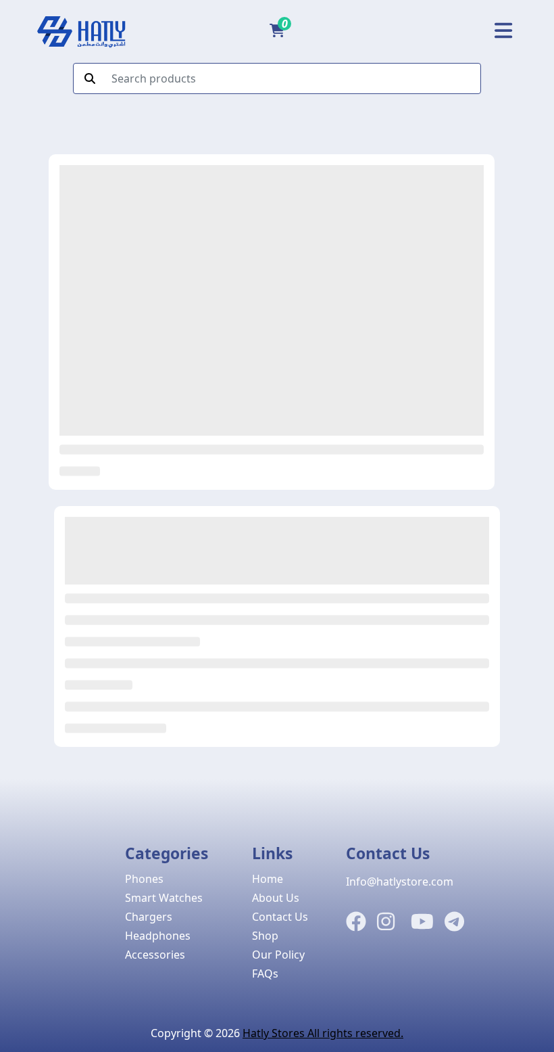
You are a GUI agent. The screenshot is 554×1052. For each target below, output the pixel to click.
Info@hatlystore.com (399, 881)
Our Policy (278, 954)
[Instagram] (385, 922)
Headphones (158, 935)
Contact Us (280, 916)
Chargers (148, 916)
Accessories (155, 954)
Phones (144, 878)
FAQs (265, 973)
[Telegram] (454, 922)
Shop (265, 935)
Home (267, 878)
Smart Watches (164, 897)
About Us (275, 897)
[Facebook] (356, 922)
